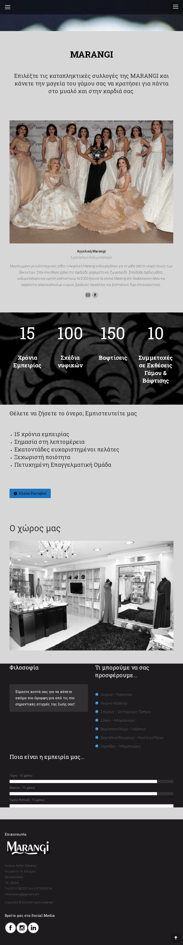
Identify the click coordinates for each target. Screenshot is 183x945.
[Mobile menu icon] (176, 6)
